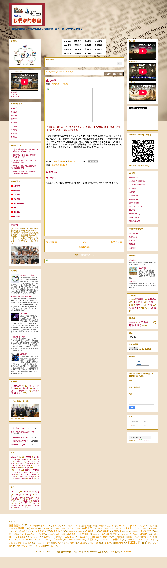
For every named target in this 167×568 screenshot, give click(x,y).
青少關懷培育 (23, 546)
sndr (112, 552)
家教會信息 (132, 322)
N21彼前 (14, 505)
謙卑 (38, 543)
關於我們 (77, 41)
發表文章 (135, 421)
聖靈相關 (134, 308)
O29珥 (27, 474)
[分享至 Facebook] (95, 161)
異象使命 (14, 108)
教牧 (58, 534)
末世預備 (138, 302)
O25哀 (26, 472)
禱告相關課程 (134, 203)
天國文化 (117, 528)
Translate (146, 440)
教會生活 (42, 534)
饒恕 (52, 546)
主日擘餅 (16, 195)
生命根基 (69, 536)
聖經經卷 (72, 540)
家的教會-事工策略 (27, 275)
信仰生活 (98, 53)
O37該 (17, 478)
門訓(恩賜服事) (134, 221)
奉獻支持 (69, 72)
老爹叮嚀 (23, 391)
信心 (15, 208)
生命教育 (47, 537)
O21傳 (18, 470)
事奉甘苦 (44, 526)
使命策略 (67, 41)
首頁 (84, 242)
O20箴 (36, 468)
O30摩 (34, 474)
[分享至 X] (93, 161)
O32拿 (13, 476)
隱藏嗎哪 (56, 84)
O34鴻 (26, 476)
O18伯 (16, 468)
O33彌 (20, 476)
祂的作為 (107, 536)
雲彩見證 (88, 49)
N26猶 (17, 507)
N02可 (26, 492)
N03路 (35, 491)
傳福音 (21, 528)
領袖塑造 (40, 546)
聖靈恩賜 (81, 540)
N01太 (14, 491)
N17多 (15, 503)
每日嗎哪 (132, 188)
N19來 (24, 503)
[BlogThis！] (91, 161)
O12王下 (20, 463)
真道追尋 (83, 537)
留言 (134, 425)
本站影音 (96, 534)
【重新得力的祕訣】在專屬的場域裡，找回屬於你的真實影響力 (24, 172)
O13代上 (30, 463)
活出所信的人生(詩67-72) (20, 445)
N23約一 (22, 505)
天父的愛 (142, 528)
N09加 (37, 497)
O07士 (32, 459)
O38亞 (24, 478)
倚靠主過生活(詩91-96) (19, 428)
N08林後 (29, 497)
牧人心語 (33, 536)
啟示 (130, 299)
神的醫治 (16, 212)
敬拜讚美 (16, 190)
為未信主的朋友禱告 (18, 337)
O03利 (28, 457)
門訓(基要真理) (134, 214)
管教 (154, 537)
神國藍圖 (129, 537)
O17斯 (37, 465)
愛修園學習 (145, 531)
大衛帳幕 (77, 53)
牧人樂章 (67, 45)
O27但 (13, 474)
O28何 (20, 474)
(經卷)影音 (50, 72)
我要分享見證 (16, 96)
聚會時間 (132, 244)
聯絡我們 (88, 41)
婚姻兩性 (154, 528)
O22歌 (27, 470)
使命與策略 (143, 268)
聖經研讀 (58, 539)
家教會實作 (144, 322)
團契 (78, 528)
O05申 (17, 459)
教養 (63, 534)
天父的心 (130, 528)
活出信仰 (132, 534)
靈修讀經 (98, 45)
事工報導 (14, 115)
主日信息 (16, 385)
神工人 (137, 537)
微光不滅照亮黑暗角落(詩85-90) (22, 432)
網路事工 (12, 540)
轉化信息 (58, 543)
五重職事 (69, 526)
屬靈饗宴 (88, 45)
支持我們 (98, 41)
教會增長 (23, 534)
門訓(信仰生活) (134, 217)
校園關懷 (14, 133)
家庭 (15, 531)
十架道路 (45, 528)
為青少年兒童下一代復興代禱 (21, 296)
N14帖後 (18, 501)
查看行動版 (84, 246)
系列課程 (77, 45)
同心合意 (56, 528)
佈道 (94, 526)
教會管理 (51, 534)
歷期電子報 (133, 237)
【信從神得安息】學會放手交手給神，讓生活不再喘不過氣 (24, 156)
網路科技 (24, 540)
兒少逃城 (14, 137)
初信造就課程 (134, 233)
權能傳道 (124, 534)
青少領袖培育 (134, 196)
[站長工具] (142, 365)
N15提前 (27, 501)
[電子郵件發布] (84, 161)
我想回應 (14, 92)
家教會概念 (135, 325)
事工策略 (14, 112)
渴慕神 (152, 301)
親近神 (141, 540)
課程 (29, 543)
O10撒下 (30, 461)
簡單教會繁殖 (134, 177)
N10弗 (15, 499)
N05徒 (28, 495)
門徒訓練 (94, 543)
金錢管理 (82, 543)
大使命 (99, 528)
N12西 (30, 499)
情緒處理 (135, 531)
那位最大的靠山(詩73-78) (20, 441)
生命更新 (59, 537)
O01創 (15, 456)
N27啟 (23, 507)
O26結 (32, 472)
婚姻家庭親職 (134, 199)
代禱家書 (32, 386)
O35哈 (32, 476)
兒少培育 (67, 53)
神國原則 (120, 537)
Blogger (127, 552)
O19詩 (26, 468)
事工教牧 (16, 216)
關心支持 (14, 119)
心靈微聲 (16, 186)
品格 (64, 528)
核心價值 (105, 534)
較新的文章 (51, 242)
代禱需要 (14, 94)
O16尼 (28, 465)
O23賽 (36, 470)
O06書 (24, 459)
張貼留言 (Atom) (87, 255)
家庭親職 (77, 49)
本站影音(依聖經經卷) (137, 185)
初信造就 (34, 528)
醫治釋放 (70, 543)
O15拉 (21, 465)
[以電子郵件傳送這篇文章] (89, 161)
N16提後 (64, 84)
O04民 (36, 457)
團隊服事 (87, 528)
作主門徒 (14, 225)
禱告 (138, 305)
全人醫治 (88, 53)
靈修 (149, 543)
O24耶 (17, 472)
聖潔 (150, 305)
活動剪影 (132, 240)
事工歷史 (14, 123)
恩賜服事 (139, 299)
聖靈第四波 (106, 540)
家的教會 (67, 49)
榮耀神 (115, 534)
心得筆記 (89, 531)
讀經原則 (46, 543)
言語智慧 (150, 540)
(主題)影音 (60, 72)
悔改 (127, 531)
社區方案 (14, 130)
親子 (134, 540)
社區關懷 (98, 49)
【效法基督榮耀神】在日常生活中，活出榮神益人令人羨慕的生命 (24, 150)
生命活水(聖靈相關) (136, 206)
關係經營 (108, 543)
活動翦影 (14, 126)
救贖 (15, 534)
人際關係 (78, 526)
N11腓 (23, 499)
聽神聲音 (152, 308)
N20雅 (34, 503)
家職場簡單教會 (19, 203)
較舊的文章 (116, 242)
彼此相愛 (79, 531)
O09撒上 (18, 461)
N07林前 (19, 497)
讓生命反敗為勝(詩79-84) (20, 437)
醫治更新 (132, 210)
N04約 (18, 495)
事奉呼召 (33, 526)
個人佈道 (153, 526)
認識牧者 (34, 391)
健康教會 (12, 528)
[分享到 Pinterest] (97, 161)
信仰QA (120, 525)
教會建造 (32, 534)
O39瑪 (31, 478)
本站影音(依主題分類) (137, 181)
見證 (128, 540)
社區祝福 (95, 537)
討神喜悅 (12, 543)
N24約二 (30, 505)
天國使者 (108, 528)
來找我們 (132, 248)
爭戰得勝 (21, 537)
